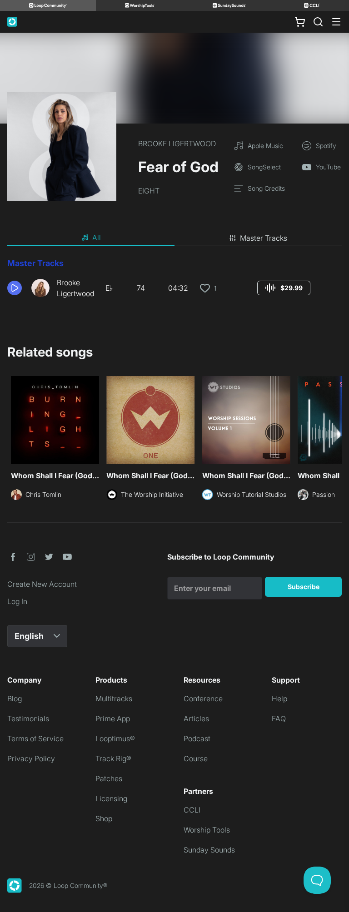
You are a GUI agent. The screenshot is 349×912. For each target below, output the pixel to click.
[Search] (318, 21)
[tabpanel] (174, 281)
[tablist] (174, 238)
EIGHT (149, 190)
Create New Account (42, 584)
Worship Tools (207, 829)
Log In (17, 601)
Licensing (111, 798)
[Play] (14, 288)
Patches (108, 778)
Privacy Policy (31, 758)
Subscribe (303, 586)
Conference (203, 698)
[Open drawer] (336, 21)
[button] (15, 288)
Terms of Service (35, 738)
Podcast (197, 738)
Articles (196, 718)
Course (196, 758)
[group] (283, 288)
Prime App (112, 718)
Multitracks (113, 698)
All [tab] (96, 237)
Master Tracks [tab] (263, 238)
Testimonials (28, 718)
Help (279, 698)
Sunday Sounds (209, 849)
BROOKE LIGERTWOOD (177, 143)
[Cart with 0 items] (299, 21)
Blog (14, 698)
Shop (103, 818)
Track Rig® (113, 758)
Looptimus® (115, 738)
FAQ (279, 718)
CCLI (192, 809)
